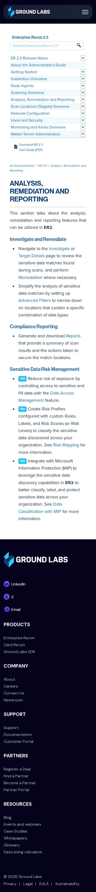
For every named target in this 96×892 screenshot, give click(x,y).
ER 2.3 (42, 165)
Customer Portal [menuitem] (18, 741)
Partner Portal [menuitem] (16, 789)
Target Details (31, 255)
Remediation (30, 277)
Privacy (10, 883)
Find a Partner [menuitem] (16, 776)
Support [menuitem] (11, 727)
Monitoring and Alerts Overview (38, 127)
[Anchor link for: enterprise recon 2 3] (50, 37)
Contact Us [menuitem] (14, 693)
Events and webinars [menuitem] (22, 824)
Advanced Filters (34, 300)
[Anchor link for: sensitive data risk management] (82, 368)
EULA (44, 883)
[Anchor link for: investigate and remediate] (69, 238)
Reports (73, 336)
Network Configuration (30, 113)
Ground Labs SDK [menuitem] (19, 651)
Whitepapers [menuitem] (15, 838)
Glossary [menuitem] (12, 845)
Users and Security (27, 120)
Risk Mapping (66, 445)
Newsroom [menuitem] (13, 700)
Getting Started (24, 72)
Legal (28, 883)
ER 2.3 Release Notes (29, 58)
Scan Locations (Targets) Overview (40, 106)
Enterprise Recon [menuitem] (19, 637)
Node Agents (22, 85)
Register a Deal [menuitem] (17, 769)
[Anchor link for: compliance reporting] (60, 326)
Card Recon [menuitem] (14, 644)
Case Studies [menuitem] (15, 831)
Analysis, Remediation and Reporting (42, 99)
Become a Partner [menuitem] (20, 782)
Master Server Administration (36, 134)
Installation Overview (29, 78)
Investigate (59, 248)
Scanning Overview (27, 92)
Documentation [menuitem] (18, 734)
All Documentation (22, 165)
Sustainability (67, 883)
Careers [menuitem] (11, 686)
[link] (29, 11)
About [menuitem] (9, 679)
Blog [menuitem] (7, 817)
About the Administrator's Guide (38, 65)
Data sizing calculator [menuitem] (23, 852)
